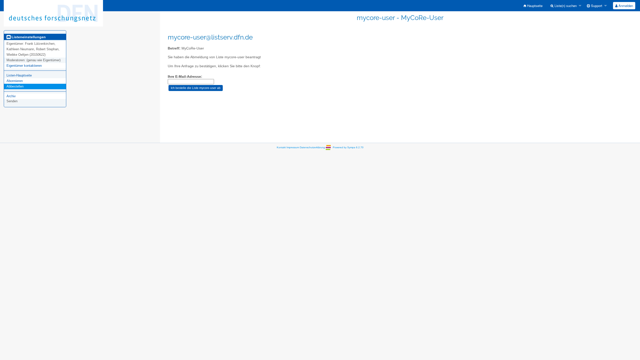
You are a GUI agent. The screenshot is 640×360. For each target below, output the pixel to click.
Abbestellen (15, 86)
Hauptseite (534, 5)
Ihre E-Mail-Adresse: (185, 76)
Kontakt (281, 147)
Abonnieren (14, 81)
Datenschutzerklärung (312, 147)
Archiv (11, 96)
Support (596, 5)
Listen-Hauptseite (19, 75)
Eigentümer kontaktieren (24, 66)
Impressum (292, 147)
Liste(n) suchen (565, 5)
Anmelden (625, 5)
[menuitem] (533, 5)
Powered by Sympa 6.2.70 (348, 147)
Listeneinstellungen (28, 37)
